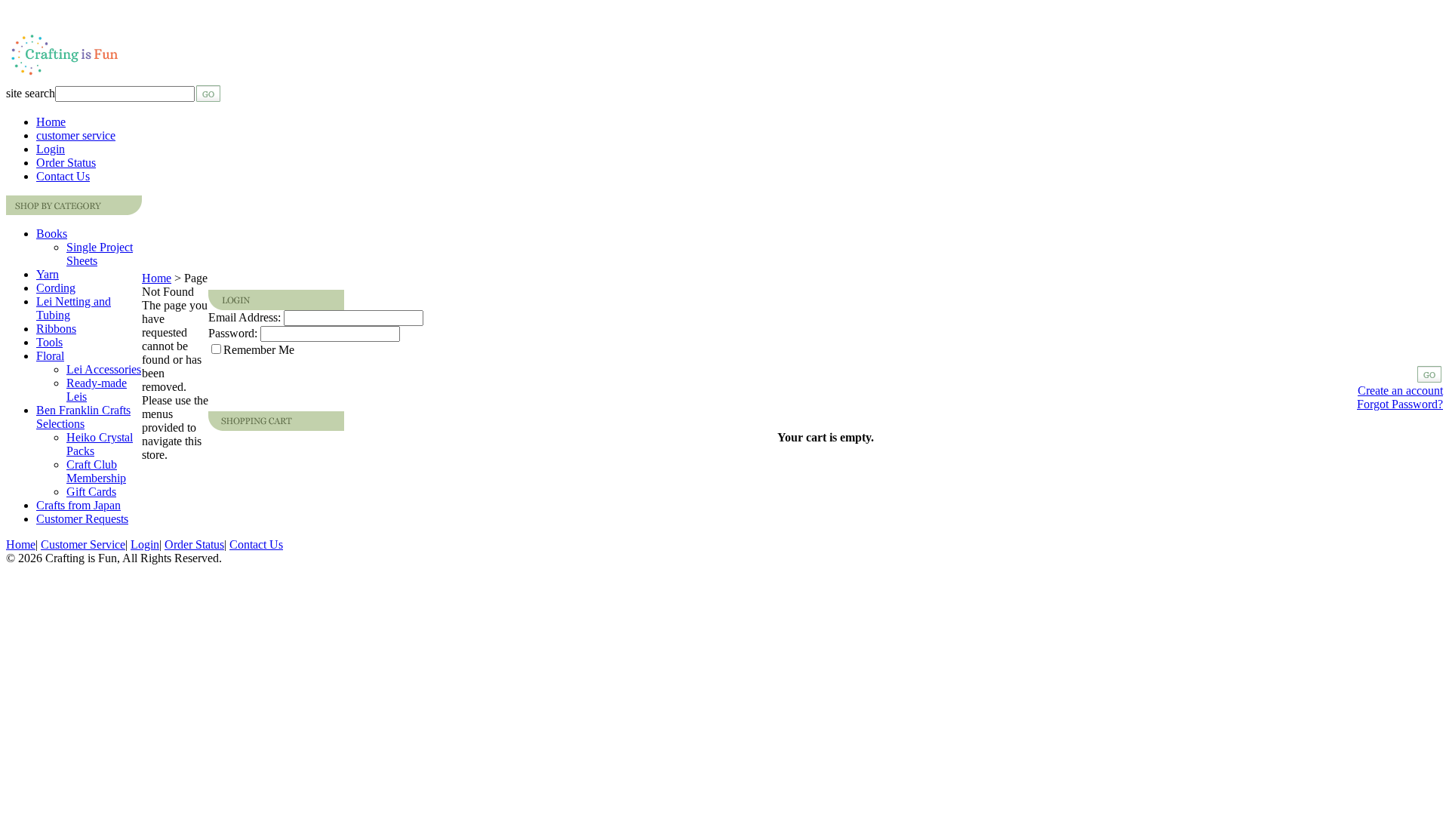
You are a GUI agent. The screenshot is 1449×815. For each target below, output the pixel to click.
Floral (50, 355)
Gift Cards (91, 491)
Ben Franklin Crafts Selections (83, 417)
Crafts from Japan (78, 505)
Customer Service (83, 544)
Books (51, 233)
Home (51, 121)
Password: (232, 333)
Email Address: (244, 317)
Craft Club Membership (96, 471)
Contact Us (63, 176)
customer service (75, 135)
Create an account (1400, 390)
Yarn (47, 274)
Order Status (66, 162)
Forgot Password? (1400, 404)
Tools (49, 342)
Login (50, 149)
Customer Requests (82, 518)
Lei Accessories (103, 369)
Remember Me (258, 349)
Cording (55, 287)
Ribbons (56, 328)
